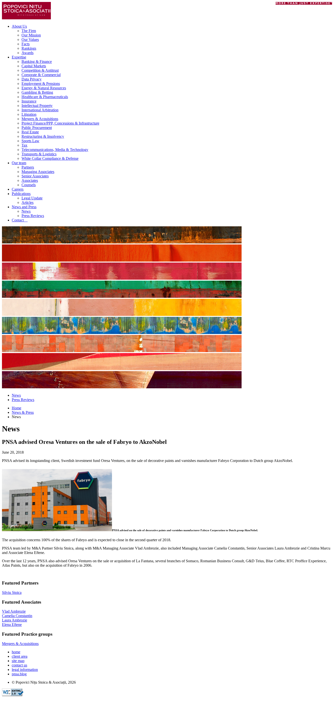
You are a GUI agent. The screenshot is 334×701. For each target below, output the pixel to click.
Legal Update (32, 198)
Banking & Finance (37, 61)
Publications (21, 194)
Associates (30, 180)
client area (19, 656)
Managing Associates (38, 172)
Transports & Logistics (39, 154)
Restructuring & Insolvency (43, 136)
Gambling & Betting (37, 92)
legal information (25, 669)
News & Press (23, 412)
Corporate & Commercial (41, 75)
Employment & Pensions (41, 83)
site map (18, 661)
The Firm (29, 31)
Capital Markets (34, 66)
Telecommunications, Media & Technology (55, 150)
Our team (19, 163)
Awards (27, 53)
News (26, 211)
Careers (17, 189)
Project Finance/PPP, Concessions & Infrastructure (60, 123)
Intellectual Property (37, 105)
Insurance (29, 101)
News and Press (24, 207)
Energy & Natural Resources (44, 88)
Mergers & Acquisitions (40, 119)
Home (16, 408)
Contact (20, 220)
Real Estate (30, 132)
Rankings (29, 48)
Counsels (29, 185)
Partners (28, 167)
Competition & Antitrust (40, 70)
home (16, 652)
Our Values (30, 39)
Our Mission (31, 35)
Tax (24, 145)
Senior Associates (35, 176)
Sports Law (30, 141)
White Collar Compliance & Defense (50, 158)
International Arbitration (40, 110)
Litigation (29, 114)
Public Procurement (37, 128)
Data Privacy (32, 79)
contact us (19, 665)
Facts (26, 44)
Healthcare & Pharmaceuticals (45, 97)
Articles (27, 202)
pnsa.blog (19, 674)
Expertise (19, 57)
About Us (19, 26)
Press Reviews (33, 216)
